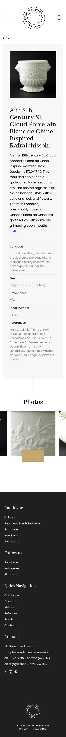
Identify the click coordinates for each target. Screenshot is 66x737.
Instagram (11, 568)
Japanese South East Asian (23, 523)
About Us (10, 601)
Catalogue (11, 595)
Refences (10, 613)
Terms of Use (39, 729)
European (11, 529)
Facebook (11, 562)
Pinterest (10, 574)
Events (9, 619)
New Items (11, 535)
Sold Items (11, 541)
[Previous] (27, 456)
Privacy (23, 729)
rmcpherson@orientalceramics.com (29, 652)
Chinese (9, 517)
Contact (10, 625)
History (9, 607)
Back (8, 38)
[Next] (38, 456)
